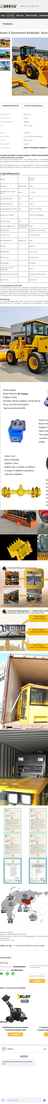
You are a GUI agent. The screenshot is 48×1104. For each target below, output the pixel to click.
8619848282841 (17, 970)
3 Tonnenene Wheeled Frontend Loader (29, 945)
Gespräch (15, 1034)
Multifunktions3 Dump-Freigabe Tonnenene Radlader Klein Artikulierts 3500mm (15, 1030)
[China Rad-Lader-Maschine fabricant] (8, 6)
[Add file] (3, 1100)
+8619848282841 (19, 967)
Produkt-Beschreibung (33, 105)
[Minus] (44, 1049)
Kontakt (37, 981)
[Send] (45, 1100)
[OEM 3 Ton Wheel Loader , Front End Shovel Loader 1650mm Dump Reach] (5, 42)
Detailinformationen (10, 105)
